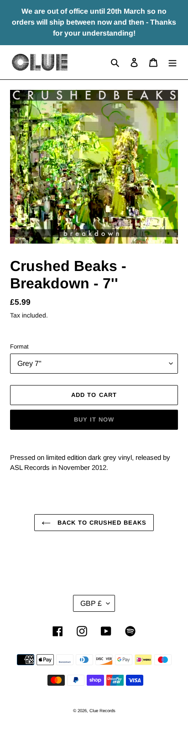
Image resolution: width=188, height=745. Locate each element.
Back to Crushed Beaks (101, 522)
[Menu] (172, 62)
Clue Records (102, 710)
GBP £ (91, 603)
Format (19, 346)
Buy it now (94, 419)
